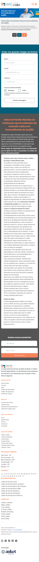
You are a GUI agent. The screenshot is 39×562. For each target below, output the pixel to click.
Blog (2, 387)
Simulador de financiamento (9, 406)
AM (7, 474)
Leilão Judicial (5, 435)
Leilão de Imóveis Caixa (9, 482)
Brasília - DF (5, 467)
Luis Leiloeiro (5, 507)
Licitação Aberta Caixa (7, 445)
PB (34, 474)
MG (25, 474)
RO (10, 476)
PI (2, 476)
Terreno (3, 422)
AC (2, 474)
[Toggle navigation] (36, 4)
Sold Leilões (5, 518)
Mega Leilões (5, 505)
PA (31, 474)
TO (23, 476)
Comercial (4, 426)
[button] (33, 4)
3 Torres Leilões (6, 509)
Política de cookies (6, 393)
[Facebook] (2, 541)
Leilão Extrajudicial (6, 437)
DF (15, 474)
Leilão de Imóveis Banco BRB (11, 489)
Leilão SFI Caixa (5, 447)
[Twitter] (16, 541)
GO (20, 474)
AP (9, 474)
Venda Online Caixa (6, 443)
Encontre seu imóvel (7, 402)
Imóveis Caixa (5, 404)
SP (21, 476)
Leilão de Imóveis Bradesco (10, 491)
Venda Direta (5, 439)
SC (17, 476)
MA (22, 474)
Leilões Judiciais (6, 502)
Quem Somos (5, 383)
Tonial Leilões (5, 514)
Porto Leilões (5, 516)
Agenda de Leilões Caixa (8, 409)
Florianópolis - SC (7, 462)
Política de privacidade (7, 389)
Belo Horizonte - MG (7, 460)
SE (19, 476)
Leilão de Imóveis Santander (10, 493)
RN (8, 476)
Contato (3, 385)
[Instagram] (6, 541)
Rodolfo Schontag (7, 512)
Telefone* (7, 78)
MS (27, 474)
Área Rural (4, 424)
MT (29, 474)
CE (13, 474)
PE (35, 474)
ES (17, 474)
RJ (6, 476)
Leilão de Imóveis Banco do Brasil (12, 484)
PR (4, 476)
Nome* (6, 59)
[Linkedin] (13, 541)
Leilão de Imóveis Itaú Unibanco (11, 495)
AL (4, 474)
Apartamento (5, 419)
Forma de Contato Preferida (12, 87)
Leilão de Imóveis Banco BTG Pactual (13, 486)
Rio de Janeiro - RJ (7, 457)
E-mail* (6, 68)
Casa (2, 417)
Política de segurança (7, 391)
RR (12, 476)
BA (11, 474)
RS (14, 476)
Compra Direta (5, 441)
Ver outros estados (17, 530)
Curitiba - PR (5, 464)
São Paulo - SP (6, 455)
